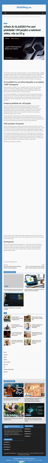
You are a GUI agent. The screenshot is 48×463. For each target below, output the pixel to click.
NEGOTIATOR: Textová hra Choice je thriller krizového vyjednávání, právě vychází (34, 410)
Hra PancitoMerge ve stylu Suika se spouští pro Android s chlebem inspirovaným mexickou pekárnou (34, 390)
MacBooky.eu (27, 431)
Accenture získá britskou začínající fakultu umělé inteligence (12, 266)
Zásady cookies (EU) (8, 369)
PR (4, 367)
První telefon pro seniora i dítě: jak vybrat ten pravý (7, 326)
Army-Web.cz (7, 449)
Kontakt (5, 371)
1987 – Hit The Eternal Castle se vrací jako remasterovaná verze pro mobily (34, 266)
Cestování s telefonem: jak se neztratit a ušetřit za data (7, 342)
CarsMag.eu (27, 436)
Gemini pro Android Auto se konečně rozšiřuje (14, 299)
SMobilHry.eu (24, 460)
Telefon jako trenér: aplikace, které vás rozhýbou (27, 342)
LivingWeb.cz (7, 442)
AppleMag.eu (27, 428)
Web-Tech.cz (7, 444)
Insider (5, 359)
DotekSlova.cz (31, 460)
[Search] (42, 13)
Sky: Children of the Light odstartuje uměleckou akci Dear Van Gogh (14, 390)
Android (5, 23)
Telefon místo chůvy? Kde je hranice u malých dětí (27, 318)
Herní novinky (7, 362)
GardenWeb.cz (7, 447)
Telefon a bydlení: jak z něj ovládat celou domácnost (27, 326)
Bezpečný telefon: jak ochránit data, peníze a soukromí (27, 334)
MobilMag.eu (24, 7)
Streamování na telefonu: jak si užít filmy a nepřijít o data (7, 318)
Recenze (6, 364)
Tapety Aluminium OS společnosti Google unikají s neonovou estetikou (34, 281)
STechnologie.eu (16, 460)
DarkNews (20, 454)
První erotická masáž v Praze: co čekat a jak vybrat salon (7, 334)
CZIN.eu (36, 460)
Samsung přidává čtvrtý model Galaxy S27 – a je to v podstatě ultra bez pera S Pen (14, 281)
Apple (5, 357)
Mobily (40, 460)
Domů (5, 352)
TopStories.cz (27, 433)
